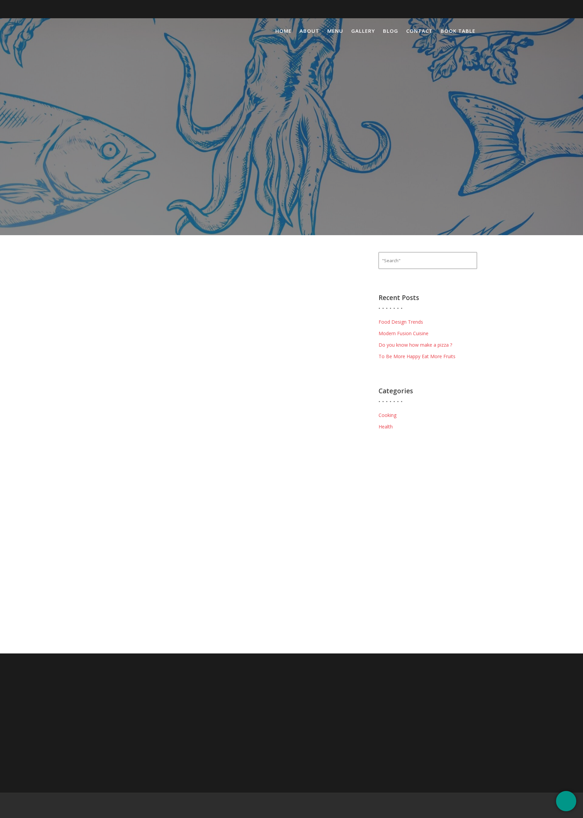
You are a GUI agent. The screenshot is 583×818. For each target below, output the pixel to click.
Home (283, 30)
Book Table (458, 30)
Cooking (387, 415)
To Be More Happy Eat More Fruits (417, 356)
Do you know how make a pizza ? (415, 345)
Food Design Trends (401, 322)
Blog (390, 30)
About (309, 30)
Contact (419, 30)
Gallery (363, 30)
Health (386, 426)
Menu (335, 30)
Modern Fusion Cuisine (403, 333)
